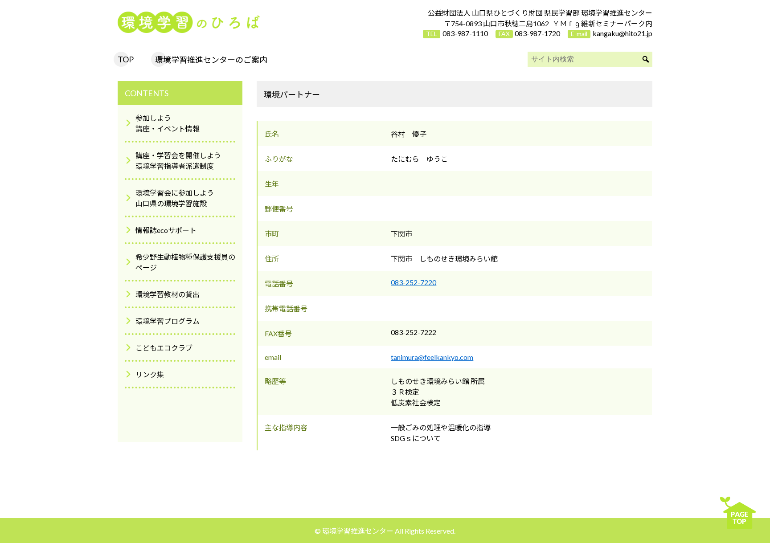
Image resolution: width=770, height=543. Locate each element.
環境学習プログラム (167, 321)
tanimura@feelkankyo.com (432, 357)
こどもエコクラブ (163, 347)
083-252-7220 (413, 282)
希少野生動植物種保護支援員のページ (185, 262)
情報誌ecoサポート (166, 230)
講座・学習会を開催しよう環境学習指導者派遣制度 (178, 160)
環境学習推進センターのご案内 (211, 60)
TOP (126, 59)
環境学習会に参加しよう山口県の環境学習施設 (174, 198)
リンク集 (149, 374)
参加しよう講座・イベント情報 (167, 123)
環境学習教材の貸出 (167, 294)
